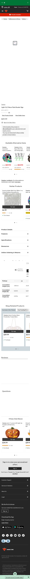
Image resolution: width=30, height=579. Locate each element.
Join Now (15, 473)
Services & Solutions (7, 485)
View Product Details (7, 115)
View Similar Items (20, 115)
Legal (3, 497)
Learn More (5, 522)
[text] (7, 169)
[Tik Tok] (23, 535)
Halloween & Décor (14, 19)
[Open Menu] (2, 11)
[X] (7, 535)
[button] (14, 174)
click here (17, 182)
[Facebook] (3, 535)
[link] (6, 113)
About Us (4, 491)
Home (5, 19)
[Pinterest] (19, 535)
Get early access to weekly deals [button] (14, 577)
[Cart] (27, 11)
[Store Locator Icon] (2, 7)
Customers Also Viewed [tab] (8, 310)
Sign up (5, 511)
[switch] (17, 270)
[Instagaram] (11, 535)
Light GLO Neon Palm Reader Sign (12, 107)
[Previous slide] (2, 3)
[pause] (4, 3)
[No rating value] (4, 112)
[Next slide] (28, 3)
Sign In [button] (15, 468)
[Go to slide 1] (15, 43)
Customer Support (6, 480)
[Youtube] (15, 535)
